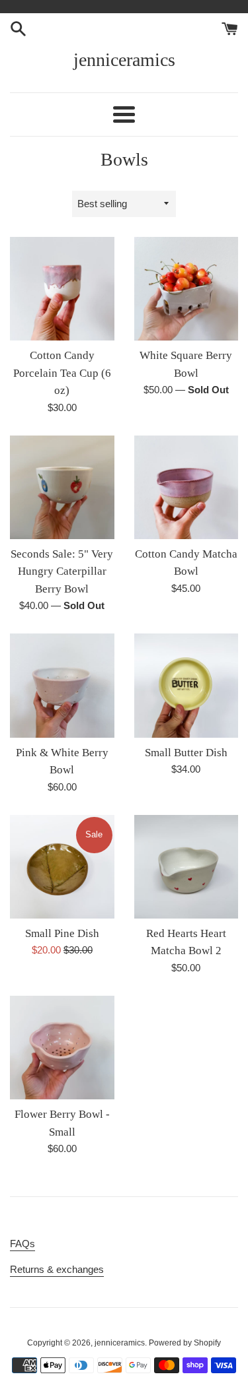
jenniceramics (124, 59)
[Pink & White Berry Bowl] (62, 685)
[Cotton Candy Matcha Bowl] (186, 488)
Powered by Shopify (185, 1342)
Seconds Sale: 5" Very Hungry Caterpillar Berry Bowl (62, 571)
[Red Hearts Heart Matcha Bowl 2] (186, 867)
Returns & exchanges (57, 1269)
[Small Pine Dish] (62, 867)
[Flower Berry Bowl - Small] (62, 1048)
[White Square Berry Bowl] (186, 289)
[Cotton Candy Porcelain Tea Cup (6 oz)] (62, 289)
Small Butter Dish (186, 752)
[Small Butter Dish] (186, 685)
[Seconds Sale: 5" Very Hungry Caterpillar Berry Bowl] (62, 488)
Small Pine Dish (62, 933)
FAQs (22, 1243)
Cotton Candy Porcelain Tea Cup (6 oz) (62, 373)
